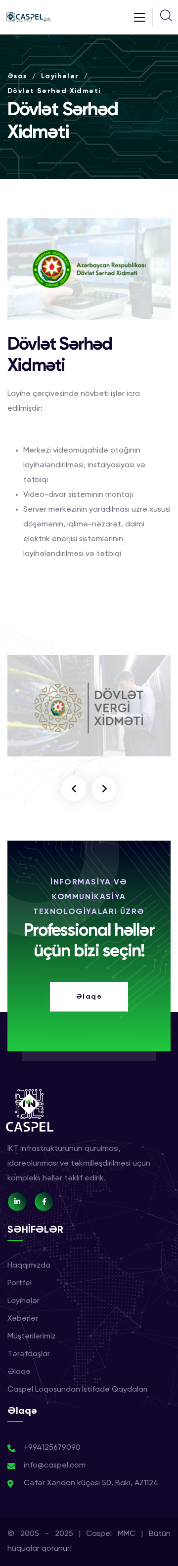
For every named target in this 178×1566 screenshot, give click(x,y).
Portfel (19, 1283)
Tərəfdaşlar (28, 1354)
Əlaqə (19, 1372)
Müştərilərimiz (31, 1336)
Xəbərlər (22, 1319)
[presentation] (74, 788)
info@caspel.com (55, 1465)
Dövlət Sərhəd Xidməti (53, 91)
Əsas (17, 76)
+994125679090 (52, 1448)
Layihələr (60, 76)
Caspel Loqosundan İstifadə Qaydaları (77, 1390)
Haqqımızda (28, 1266)
